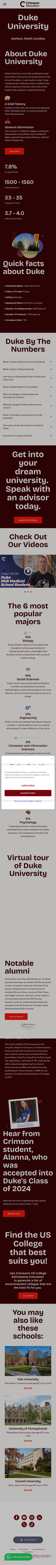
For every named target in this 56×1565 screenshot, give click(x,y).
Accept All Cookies (27, 793)
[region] (28, 782)
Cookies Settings (28, 785)
